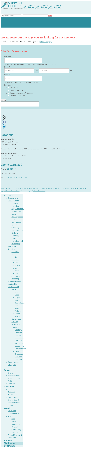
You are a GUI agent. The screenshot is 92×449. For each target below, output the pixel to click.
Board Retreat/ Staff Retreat (21, 93)
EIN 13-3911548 (64, 188)
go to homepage (45, 42)
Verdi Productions (39, 191)
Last (71, 71)
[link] (22, 15)
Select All (14, 88)
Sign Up (3, 100)
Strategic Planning (17, 96)
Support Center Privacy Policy (10, 191)
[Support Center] (31, 9)
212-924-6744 (12, 169)
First (36, 71)
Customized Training (18, 90)
